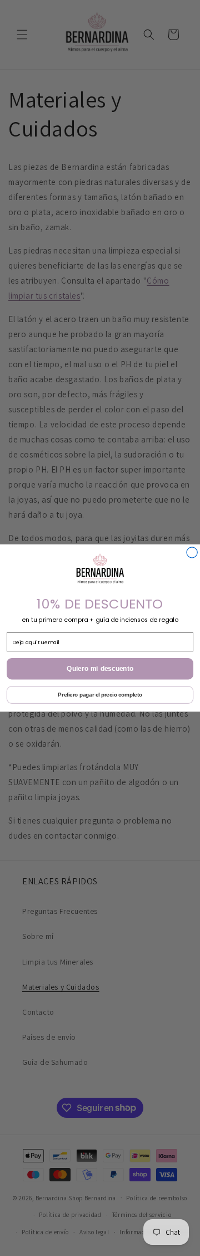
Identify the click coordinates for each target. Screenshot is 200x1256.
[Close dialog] (192, 552)
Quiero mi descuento (100, 669)
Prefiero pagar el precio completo (100, 695)
